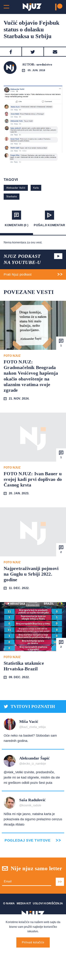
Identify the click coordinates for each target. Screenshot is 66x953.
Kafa (36, 187)
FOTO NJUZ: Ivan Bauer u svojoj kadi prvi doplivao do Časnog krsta (33, 479)
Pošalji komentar (49, 225)
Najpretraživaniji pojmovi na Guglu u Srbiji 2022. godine (31, 574)
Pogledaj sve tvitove (27, 840)
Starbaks (11, 196)
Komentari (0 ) (16, 225)
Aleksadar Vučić (15, 187)
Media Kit (24, 903)
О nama (9, 903)
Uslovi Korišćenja (48, 903)
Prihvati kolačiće (33, 942)
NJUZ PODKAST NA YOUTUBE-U (22, 259)
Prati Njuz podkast (18, 274)
